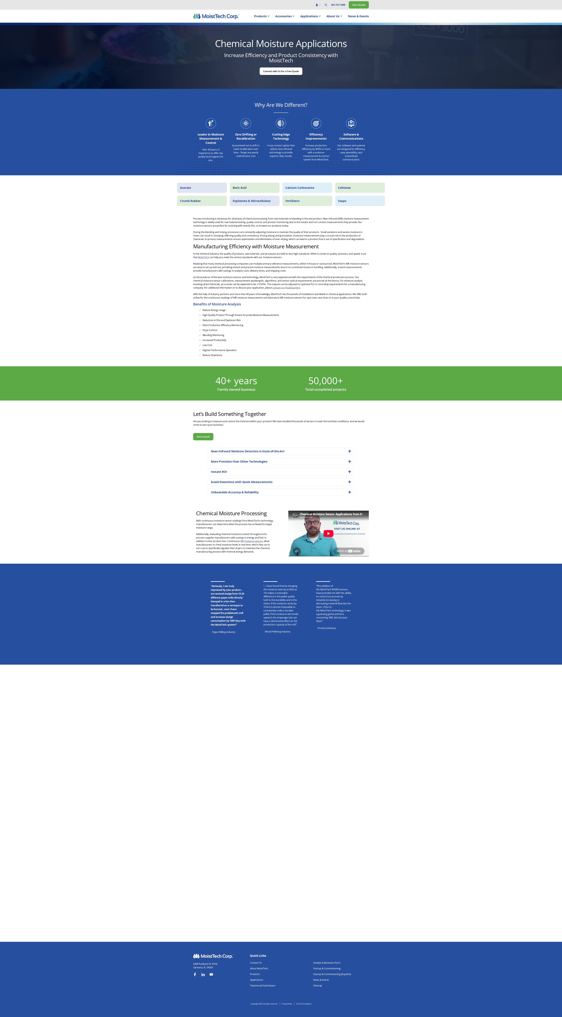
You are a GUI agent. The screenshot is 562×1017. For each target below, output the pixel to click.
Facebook (195, 974)
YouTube (211, 974)
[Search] (326, 5)
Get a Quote (358, 4)
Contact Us (256, 962)
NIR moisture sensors (251, 541)
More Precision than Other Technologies (239, 461)
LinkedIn (203, 974)
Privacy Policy (287, 1004)
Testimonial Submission (262, 985)
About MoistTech (259, 968)
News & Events (358, 16)
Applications (309, 16)
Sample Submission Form (326, 962)
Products (260, 16)
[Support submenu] (320, 5)
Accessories (283, 16)
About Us (333, 16)
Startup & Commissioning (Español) (332, 974)
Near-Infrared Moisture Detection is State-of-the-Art (247, 451)
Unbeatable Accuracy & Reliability (234, 492)
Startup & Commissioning (327, 968)
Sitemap (317, 985)
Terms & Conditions (303, 1004)
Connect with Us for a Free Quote (281, 71)
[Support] (317, 5)
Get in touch (203, 436)
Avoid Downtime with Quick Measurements (242, 482)
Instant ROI (219, 472)
